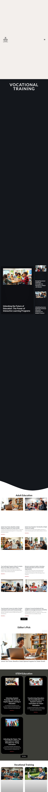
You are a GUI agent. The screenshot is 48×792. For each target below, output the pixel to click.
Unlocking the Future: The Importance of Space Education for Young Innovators (12, 741)
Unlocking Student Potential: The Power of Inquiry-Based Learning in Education (12, 700)
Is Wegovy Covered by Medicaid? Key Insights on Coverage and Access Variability (36, 609)
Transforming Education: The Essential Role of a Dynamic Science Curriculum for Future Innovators (36, 701)
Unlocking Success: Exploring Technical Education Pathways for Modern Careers (40, 310)
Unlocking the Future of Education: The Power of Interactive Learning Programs (16, 308)
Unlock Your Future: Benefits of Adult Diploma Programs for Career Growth (10, 527)
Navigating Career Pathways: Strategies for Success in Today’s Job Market (40, 284)
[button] (45, 40)
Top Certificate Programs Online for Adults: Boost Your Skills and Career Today (12, 567)
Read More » (3, 534)
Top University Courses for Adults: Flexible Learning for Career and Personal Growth (11, 609)
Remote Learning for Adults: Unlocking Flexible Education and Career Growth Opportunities (34, 568)
